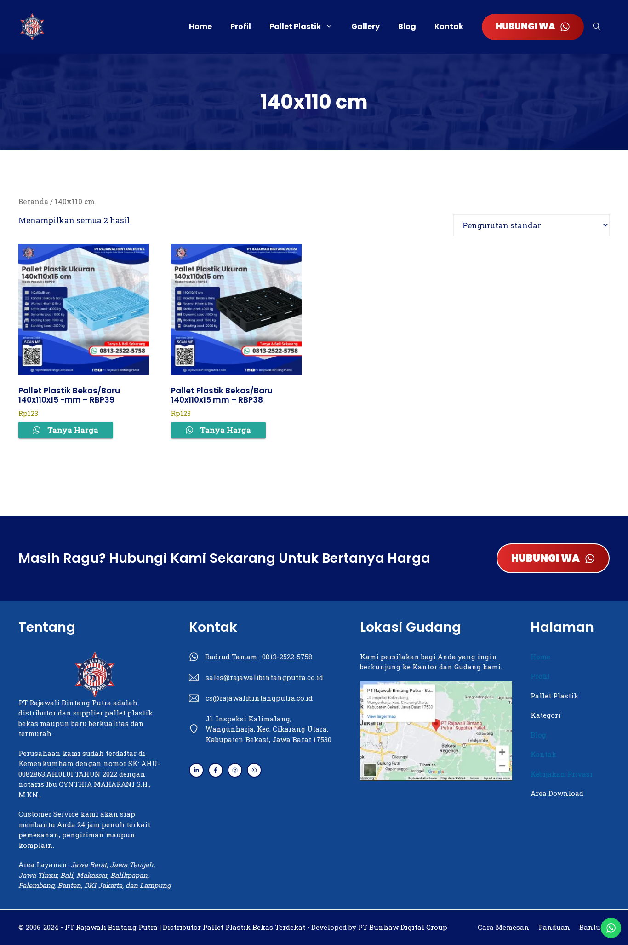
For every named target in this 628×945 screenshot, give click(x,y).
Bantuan (594, 927)
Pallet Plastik (295, 26)
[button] (597, 26)
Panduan (554, 927)
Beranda (33, 201)
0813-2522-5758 (287, 656)
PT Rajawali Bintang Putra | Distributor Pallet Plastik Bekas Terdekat (185, 927)
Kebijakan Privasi (562, 773)
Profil (240, 26)
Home (200, 26)
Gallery (365, 26)
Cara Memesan (503, 927)
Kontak (448, 26)
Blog (407, 26)
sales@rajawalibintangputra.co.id (264, 677)
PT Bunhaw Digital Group (402, 927)
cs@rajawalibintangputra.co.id (259, 698)
